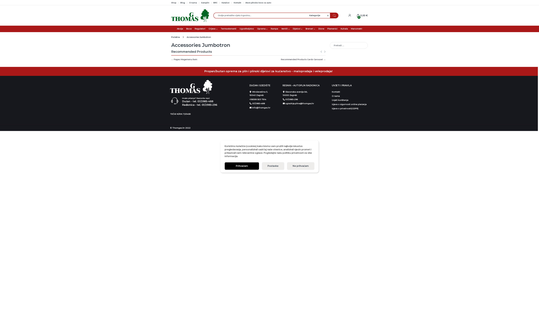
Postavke (273, 166)
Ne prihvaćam (301, 166)
